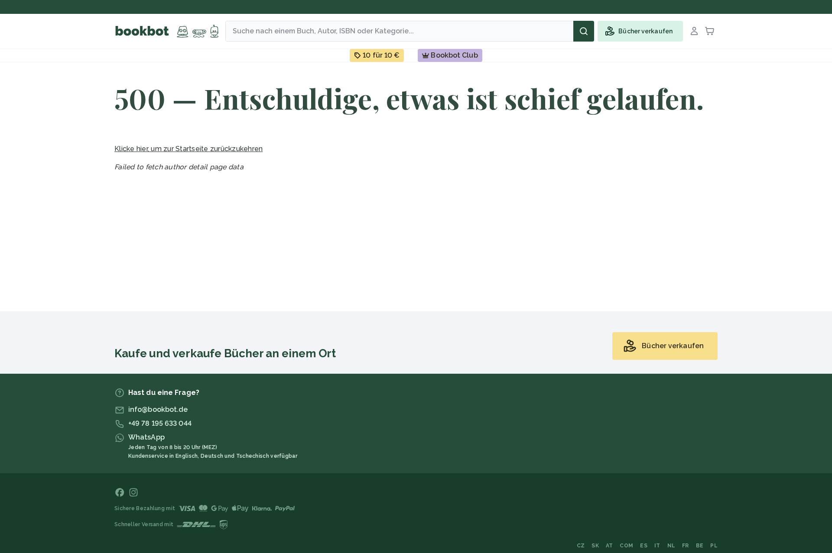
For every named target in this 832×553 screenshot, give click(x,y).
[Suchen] (583, 31)
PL (714, 546)
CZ (581, 546)
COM (626, 546)
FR (685, 546)
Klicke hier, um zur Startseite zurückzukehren (188, 149)
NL (671, 546)
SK (595, 546)
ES (643, 546)
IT (657, 546)
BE (700, 546)
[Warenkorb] (710, 31)
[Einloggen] (694, 31)
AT (609, 546)
